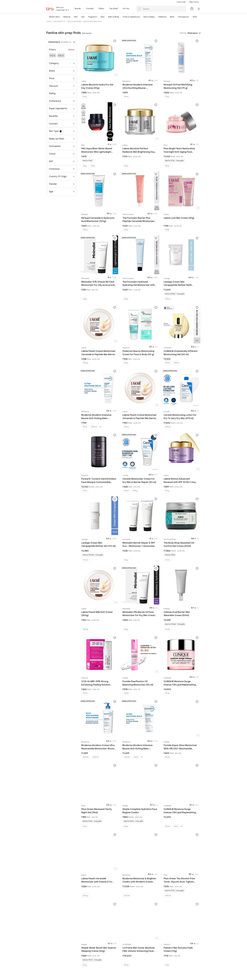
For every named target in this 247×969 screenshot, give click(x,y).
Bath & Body (113, 17)
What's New (54, 17)
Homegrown (183, 17)
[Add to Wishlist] (114, 41)
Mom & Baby (149, 17)
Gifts (195, 17)
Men (102, 17)
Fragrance (92, 17)
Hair (83, 17)
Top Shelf (113, 8)
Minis (172, 17)
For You (126, 8)
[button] (60, 17)
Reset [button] (71, 49)
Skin (76, 17)
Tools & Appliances (131, 17)
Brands (78, 8)
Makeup (66, 17)
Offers (101, 8)
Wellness (162, 17)
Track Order (181, 2)
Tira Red (89, 8)
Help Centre (194, 2)
